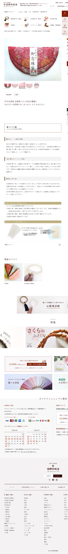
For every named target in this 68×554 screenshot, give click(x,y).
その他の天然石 (48, 526)
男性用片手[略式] (9, 498)
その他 (6, 532)
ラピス (46, 523)
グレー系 (26, 530)
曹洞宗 (7, 512)
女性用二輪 (53, 19)
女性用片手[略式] (9, 500)
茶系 (25, 500)
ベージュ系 (27, 528)
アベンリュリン (48, 509)
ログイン (65, 21)
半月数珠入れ (26, 31)
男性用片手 (44, 12)
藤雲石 (46, 516)
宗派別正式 (7, 505)
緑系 (25, 507)
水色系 (26, 514)
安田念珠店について (28, 487)
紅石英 (46, 514)
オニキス (46, 519)
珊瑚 (45, 542)
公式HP (48, 476)
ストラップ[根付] (9, 528)
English (57, 476)
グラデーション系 (29, 526)
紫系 (25, 521)
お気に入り (65, 33)
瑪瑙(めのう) (47, 505)
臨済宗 (7, 509)
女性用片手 (35, 12)
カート (64, 15)
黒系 (25, 503)
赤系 (25, 516)
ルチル (46, 503)
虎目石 (46, 512)
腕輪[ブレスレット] (9, 523)
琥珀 (45, 530)
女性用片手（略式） (36, 19)
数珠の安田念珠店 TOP (10, 31)
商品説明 (8, 94)
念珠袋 (13, 25)
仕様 (16, 94)
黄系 (25, 519)
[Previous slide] (4, 337)
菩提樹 (46, 532)
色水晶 (46, 500)
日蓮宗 (7, 521)
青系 (25, 512)
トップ (52, 6)
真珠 (45, 539)
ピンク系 (26, 509)
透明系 (26, 498)
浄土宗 (7, 514)
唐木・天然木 (47, 537)
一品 (29, 12)
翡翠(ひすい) (47, 507)
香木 (45, 535)
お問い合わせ (59, 2)
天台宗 (7, 507)
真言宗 (7, 519)
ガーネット (47, 521)
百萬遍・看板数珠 (55, 25)
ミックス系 (27, 523)
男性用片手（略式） (16, 19)
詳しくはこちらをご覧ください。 (29, 451)
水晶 (25, 12)
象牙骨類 (46, 528)
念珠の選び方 (44, 487)
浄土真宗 (8, 516)
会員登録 (65, 27)
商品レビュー (9, 244)
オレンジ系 (27, 532)
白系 (25, 505)
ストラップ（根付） (36, 25)
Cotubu (20, 12)
